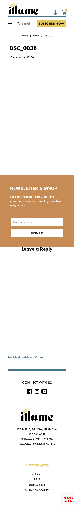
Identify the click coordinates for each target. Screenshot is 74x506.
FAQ (37, 479)
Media (36, 35)
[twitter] (44, 391)
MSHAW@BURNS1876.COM (37, 439)
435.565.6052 (37, 434)
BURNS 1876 (37, 484)
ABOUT (37, 473)
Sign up (37, 233)
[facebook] (30, 391)
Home (25, 35)
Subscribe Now (51, 23)
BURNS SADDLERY (37, 490)
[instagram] (37, 391)
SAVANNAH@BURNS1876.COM (37, 444)
